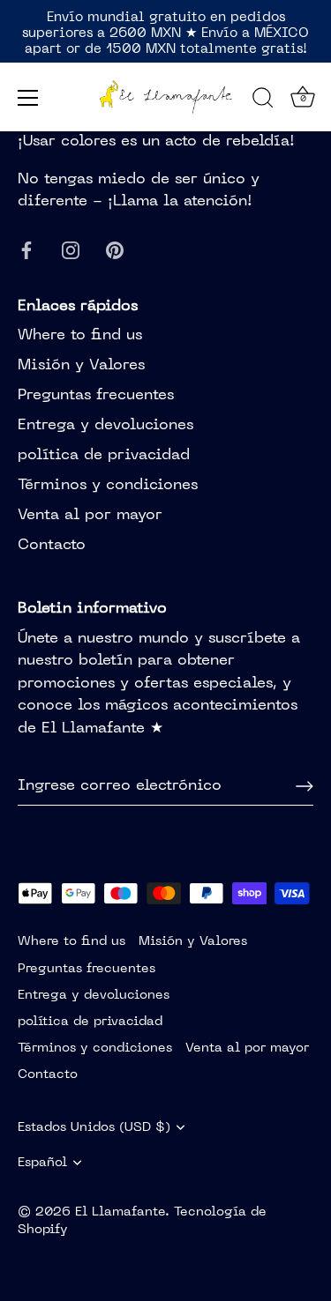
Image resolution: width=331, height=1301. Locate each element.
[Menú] (28, 97)
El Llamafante (120, 1212)
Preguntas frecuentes (96, 396)
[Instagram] (70, 251)
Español (42, 1162)
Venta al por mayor (90, 516)
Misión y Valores (81, 366)
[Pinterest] (115, 251)
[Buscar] (263, 100)
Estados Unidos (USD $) (94, 1127)
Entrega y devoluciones (105, 426)
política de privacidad (104, 456)
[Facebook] (26, 251)
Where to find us (80, 336)
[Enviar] (304, 786)
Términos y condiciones (108, 486)
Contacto (52, 546)
